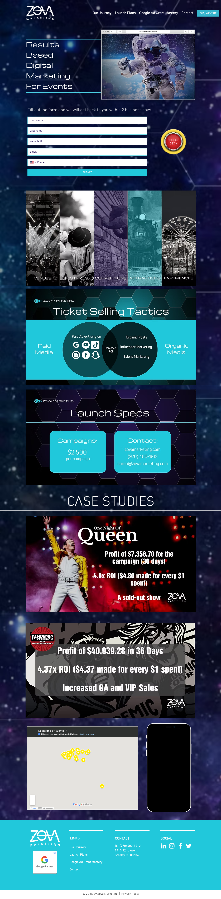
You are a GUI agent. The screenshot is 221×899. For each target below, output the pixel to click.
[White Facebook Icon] (180, 846)
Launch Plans (79, 855)
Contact (75, 869)
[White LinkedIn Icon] (163, 846)
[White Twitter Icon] (188, 846)
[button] (125, 13)
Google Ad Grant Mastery (86, 862)
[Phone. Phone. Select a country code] (33, 162)
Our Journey (78, 847)
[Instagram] (171, 846)
